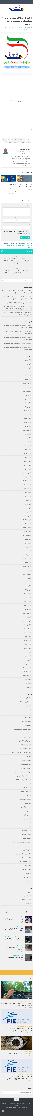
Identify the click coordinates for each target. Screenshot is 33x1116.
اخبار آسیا (27, 714)
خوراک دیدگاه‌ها (26, 900)
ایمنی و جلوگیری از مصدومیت (22, 729)
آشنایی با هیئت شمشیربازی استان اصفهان (14, 343)
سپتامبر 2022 (26, 535)
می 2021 (27, 598)
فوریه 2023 (27, 516)
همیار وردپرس (10, 1107)
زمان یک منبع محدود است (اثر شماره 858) (18, 303)
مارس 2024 (26, 465)
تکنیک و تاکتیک (26, 760)
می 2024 (27, 457)
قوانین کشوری (26, 826)
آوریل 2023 (26, 508)
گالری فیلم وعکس (25, 830)
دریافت (28, 129)
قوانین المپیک (26, 815)
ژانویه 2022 (26, 566)
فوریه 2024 (27, 469)
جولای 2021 (27, 590)
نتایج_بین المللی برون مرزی (22, 854)
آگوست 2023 (26, 492)
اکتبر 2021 (27, 578)
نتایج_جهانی (27, 865)
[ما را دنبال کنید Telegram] (2, 251)
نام (15, 218)
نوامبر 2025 (26, 391)
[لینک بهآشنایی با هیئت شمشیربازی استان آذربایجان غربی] (28, 947)
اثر (12, 139)
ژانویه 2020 (26, 660)
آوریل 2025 (26, 418)
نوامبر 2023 (26, 481)
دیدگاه (28, 206)
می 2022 (27, 551)
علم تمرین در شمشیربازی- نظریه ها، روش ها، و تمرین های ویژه (10, 188)
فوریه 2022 (27, 563)
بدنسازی (28, 733)
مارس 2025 (26, 422)
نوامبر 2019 (26, 668)
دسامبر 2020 (26, 617)
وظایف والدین (26, 877)
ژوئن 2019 (27, 687)
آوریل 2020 (26, 648)
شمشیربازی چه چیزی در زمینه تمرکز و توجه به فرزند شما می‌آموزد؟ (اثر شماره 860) (17, 292)
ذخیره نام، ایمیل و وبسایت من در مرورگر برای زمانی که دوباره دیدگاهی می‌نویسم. (17, 232)
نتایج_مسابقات (26, 869)
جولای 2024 (27, 450)
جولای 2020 (27, 637)
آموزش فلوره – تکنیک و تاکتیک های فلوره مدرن (25, 186)
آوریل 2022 (26, 555)
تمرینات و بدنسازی (25, 764)
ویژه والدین (27, 881)
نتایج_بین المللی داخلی (24, 858)
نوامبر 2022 (26, 527)
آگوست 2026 (26, 360)
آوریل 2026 (26, 376)
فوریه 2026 (27, 380)
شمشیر (29, 142)
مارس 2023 (26, 512)
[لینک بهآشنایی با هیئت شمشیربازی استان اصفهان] (28, 929)
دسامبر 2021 (26, 570)
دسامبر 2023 (26, 477)
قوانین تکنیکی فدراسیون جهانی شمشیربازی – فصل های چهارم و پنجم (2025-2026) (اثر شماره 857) (17, 307)
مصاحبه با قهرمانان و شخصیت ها (21, 842)
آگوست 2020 (26, 633)
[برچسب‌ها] (6, 912)
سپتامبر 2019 (26, 675)
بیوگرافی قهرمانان (25, 745)
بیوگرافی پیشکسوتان (24, 741)
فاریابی (10, 142)
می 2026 (27, 372)
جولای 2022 (27, 543)
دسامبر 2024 (26, 434)
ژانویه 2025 (26, 430)
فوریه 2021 (27, 609)
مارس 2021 (26, 605)
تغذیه (28, 756)
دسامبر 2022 (26, 524)
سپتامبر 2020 (26, 629)
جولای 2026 (27, 364)
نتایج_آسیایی (26, 850)
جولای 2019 (27, 683)
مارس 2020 (26, 652)
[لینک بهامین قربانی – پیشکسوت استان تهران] (28, 939)
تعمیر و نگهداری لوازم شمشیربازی (21, 753)
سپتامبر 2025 (26, 399)
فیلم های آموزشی (25, 807)
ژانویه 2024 (26, 473)
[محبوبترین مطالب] (27, 912)
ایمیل (28, 218)
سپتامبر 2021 (26, 582)
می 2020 (27, 644)
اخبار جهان (27, 717)
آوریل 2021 (26, 601)
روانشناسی (27, 795)
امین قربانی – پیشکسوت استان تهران (13, 939)
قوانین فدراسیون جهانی (23, 823)
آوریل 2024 (26, 461)
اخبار (28, 710)
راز (6, 139)
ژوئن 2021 (27, 594)
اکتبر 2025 (27, 395)
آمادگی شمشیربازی (18, 139)
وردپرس (27, 904)
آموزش (28, 706)
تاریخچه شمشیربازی (25, 749)
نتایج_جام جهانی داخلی (24, 862)
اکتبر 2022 (27, 531)
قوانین (28, 811)
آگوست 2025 (26, 403)
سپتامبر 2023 (26, 489)
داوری (28, 784)
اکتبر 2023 (27, 485)
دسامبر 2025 (26, 387)
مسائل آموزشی (26, 838)
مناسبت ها (27, 846)
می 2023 (27, 504)
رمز (3, 139)
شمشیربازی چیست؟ (25, 799)
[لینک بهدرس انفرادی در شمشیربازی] (28, 957)
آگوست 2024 (26, 446)
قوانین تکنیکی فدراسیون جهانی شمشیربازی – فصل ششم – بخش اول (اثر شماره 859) (17, 298)
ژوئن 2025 (27, 411)
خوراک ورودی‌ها (26, 896)
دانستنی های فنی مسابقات (23, 780)
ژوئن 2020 (27, 640)
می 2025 (27, 415)
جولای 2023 (27, 496)
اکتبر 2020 (27, 625)
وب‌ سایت (28, 224)
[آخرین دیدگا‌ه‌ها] (16, 912)
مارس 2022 (26, 559)
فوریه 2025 (27, 426)
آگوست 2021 (26, 586)
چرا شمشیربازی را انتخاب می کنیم (21, 772)
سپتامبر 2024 (26, 442)
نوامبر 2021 (26, 574)
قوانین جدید (26, 819)
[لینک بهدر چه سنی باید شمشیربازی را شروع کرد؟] (28, 919)
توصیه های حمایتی (25, 768)
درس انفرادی (26, 788)
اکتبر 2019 (27, 672)
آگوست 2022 (26, 539)
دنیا (9, 139)
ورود (29, 892)
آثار (31, 129)
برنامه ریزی (27, 737)
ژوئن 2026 (27, 368)
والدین (28, 873)
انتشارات (29, 13)
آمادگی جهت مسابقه (25, 698)
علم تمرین (27, 803)
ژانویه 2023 (26, 520)
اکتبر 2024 (27, 438)
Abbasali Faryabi (24, 28)
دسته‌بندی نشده (25, 791)
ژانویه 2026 (26, 383)
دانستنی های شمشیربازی (23, 776)
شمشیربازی (24, 142)
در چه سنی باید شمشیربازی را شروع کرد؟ (13, 920)
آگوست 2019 (26, 679)
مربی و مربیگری (26, 834)
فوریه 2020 (27, 656)
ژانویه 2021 (26, 613)
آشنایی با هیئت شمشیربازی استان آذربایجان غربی (14, 948)
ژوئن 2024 (27, 454)
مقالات (6, 142)
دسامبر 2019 (26, 664)
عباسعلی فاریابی (17, 142)
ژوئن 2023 (27, 500)
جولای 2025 (27, 407)
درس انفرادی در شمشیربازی (15, 957)
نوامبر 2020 (26, 621)
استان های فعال (26, 721)
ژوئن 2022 (27, 547)
